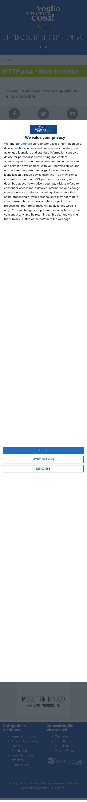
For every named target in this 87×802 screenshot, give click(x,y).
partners (26, 143)
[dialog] (43, 401)
